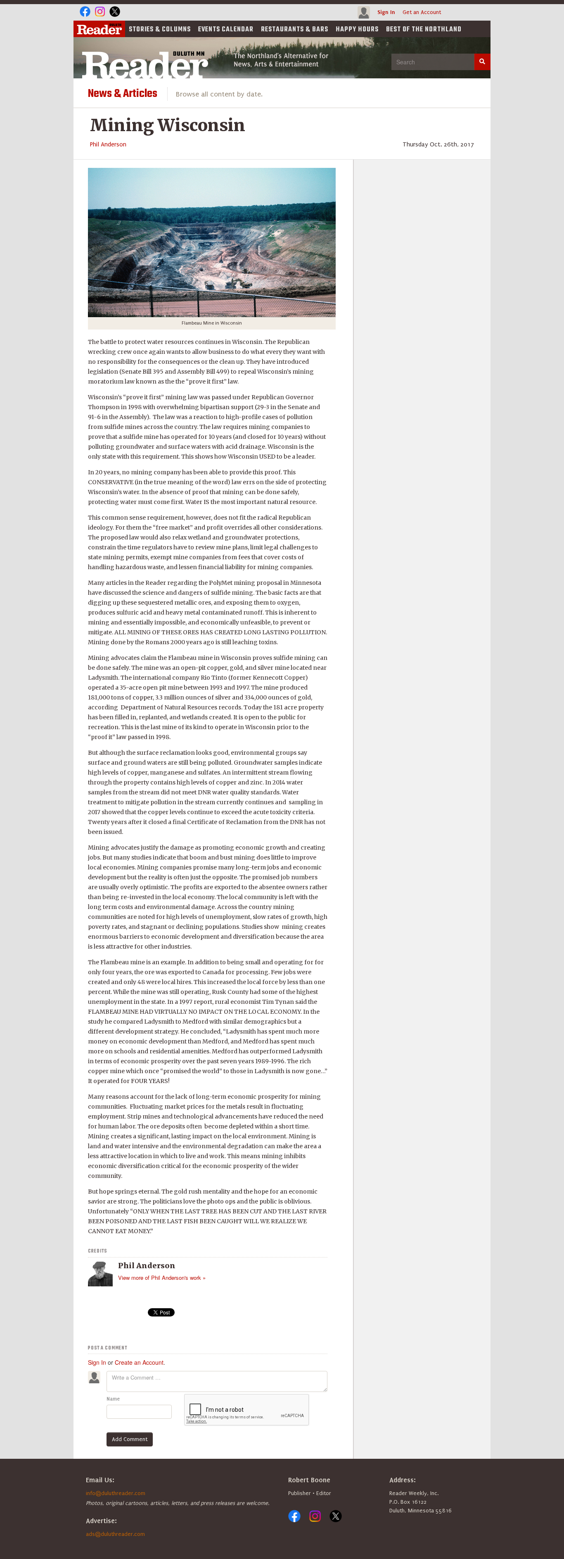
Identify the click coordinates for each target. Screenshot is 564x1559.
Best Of (424, 29)
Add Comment (129, 1439)
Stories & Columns (160, 29)
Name (113, 1399)
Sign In (386, 12)
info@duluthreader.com (115, 1493)
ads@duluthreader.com (115, 1534)
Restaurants (294, 29)
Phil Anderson (108, 144)
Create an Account (139, 1362)
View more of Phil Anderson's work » (162, 1277)
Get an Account (422, 12)
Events (226, 29)
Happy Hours (357, 29)
